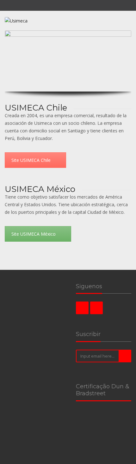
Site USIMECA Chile (31, 160)
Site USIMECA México (33, 234)
